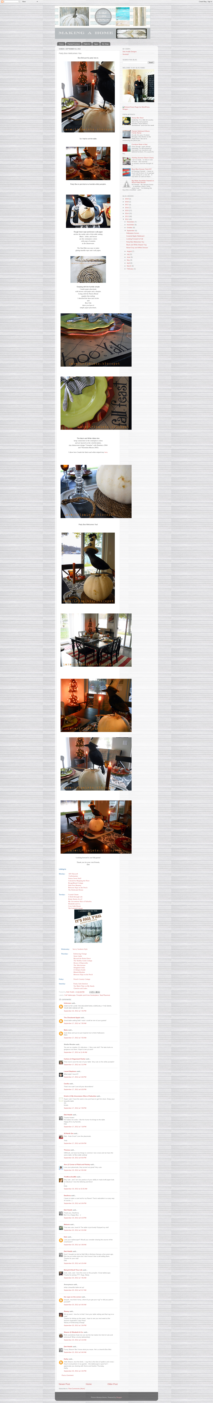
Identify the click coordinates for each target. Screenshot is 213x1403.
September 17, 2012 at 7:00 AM (75, 1023)
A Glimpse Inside (79, 970)
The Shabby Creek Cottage (83, 961)
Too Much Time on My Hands (84, 986)
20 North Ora (68, 1133)
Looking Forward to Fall (134, 239)
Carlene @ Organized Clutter (74, 1059)
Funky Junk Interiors (80, 984)
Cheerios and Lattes (80, 988)
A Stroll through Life (75, 897)
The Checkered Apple (72, 1017)
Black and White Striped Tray (136, 245)
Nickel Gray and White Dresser (137, 248)
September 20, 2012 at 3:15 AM (75, 1230)
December (131, 222)
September (131, 230)
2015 (127, 210)
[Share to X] (95, 992)
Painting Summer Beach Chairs (143, 158)
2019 (127, 199)
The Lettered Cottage (75, 908)
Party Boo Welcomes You (135, 242)
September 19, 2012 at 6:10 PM (75, 1218)
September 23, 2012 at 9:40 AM (75, 1352)
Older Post (112, 1384)
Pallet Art (87, 44)
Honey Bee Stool (137, 118)
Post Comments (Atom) (76, 1388)
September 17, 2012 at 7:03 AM (75, 1038)
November (131, 225)
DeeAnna (67, 1195)
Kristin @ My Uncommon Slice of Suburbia (80, 1096)
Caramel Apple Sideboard (135, 236)
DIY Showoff (73, 874)
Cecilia (66, 1084)
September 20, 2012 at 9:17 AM (75, 1290)
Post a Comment (67, 1375)
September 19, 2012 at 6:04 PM (75, 1203)
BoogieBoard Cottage (75, 883)
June (129, 257)
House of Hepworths (81, 963)
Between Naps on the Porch (77, 887)
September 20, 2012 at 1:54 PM (75, 1325)
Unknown (67, 1003)
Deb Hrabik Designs (130, 51)
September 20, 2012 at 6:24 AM (75, 1263)
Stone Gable (78, 956)
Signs (96, 44)
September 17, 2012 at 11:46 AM (75, 1052)
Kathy (66, 1359)
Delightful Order (79, 968)
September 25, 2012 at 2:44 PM (75, 1371)
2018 (127, 202)
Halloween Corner (132, 233)
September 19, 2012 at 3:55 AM (75, 1170)
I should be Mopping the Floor (78, 881)
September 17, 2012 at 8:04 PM (75, 1143)
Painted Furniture (74, 44)
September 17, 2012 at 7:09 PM (75, 1108)
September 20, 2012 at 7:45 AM (75, 1278)
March (129, 266)
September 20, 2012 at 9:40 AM (75, 1305)
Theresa (67, 1150)
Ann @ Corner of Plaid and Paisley (77, 1164)
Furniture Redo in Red (139, 144)
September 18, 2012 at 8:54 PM (75, 1158)
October (130, 227)
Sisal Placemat (105, 995)
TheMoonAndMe (70, 1177)
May (128, 260)
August (129, 251)
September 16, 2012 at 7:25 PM (75, 1011)
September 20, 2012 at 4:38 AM (75, 1245)
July (128, 254)
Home (61, 44)
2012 (127, 219)
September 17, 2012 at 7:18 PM (75, 1127)
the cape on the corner (72, 1297)
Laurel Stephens (70, 1071)
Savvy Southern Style (80, 949)
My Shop (105, 44)
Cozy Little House (74, 906)
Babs (66, 1030)
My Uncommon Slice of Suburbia (80, 901)
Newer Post (64, 1384)
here (106, 452)
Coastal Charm (73, 894)
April (128, 263)
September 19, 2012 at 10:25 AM (75, 1189)
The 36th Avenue (79, 965)
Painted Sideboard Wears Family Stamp (141, 132)
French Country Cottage (82, 979)
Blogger (119, 1397)
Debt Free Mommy (74, 885)
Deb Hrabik (68, 1115)
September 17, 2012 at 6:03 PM (75, 1089)
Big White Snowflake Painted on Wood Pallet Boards (143, 181)
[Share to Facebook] (97, 992)
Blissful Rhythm (79, 972)
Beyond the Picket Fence (82, 958)
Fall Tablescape (70, 995)
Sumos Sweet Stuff (74, 878)
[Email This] (90, 992)
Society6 (126, 54)
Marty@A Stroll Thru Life (73, 1270)
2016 (127, 207)
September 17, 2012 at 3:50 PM (75, 1077)
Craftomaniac (73, 876)
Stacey (66, 1311)
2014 (127, 213)
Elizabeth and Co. (74, 904)
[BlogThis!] (92, 992)
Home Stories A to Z (75, 899)
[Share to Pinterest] (99, 992)
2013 (127, 216)
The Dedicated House (75, 890)
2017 (127, 204)
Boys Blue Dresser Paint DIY (142, 169)
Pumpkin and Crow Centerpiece (87, 995)
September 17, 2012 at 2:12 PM (75, 1064)
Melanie (67, 1224)
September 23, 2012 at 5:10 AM (75, 1340)
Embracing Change (80, 954)
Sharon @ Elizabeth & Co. (73, 1332)
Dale (65, 1237)
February (130, 269)
